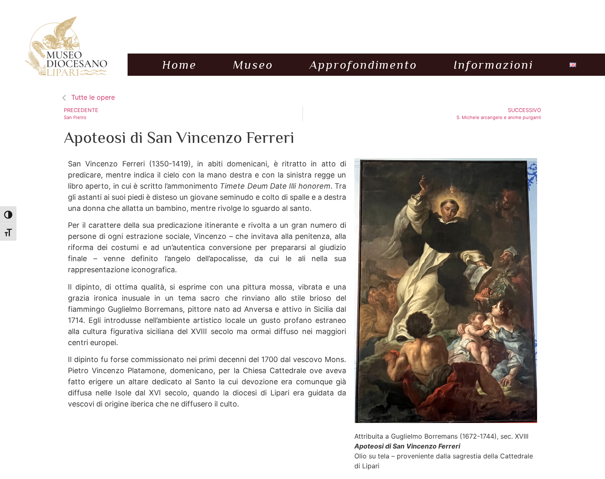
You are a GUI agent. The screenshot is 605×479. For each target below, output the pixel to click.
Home (179, 64)
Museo (253, 64)
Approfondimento (363, 64)
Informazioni (493, 64)
